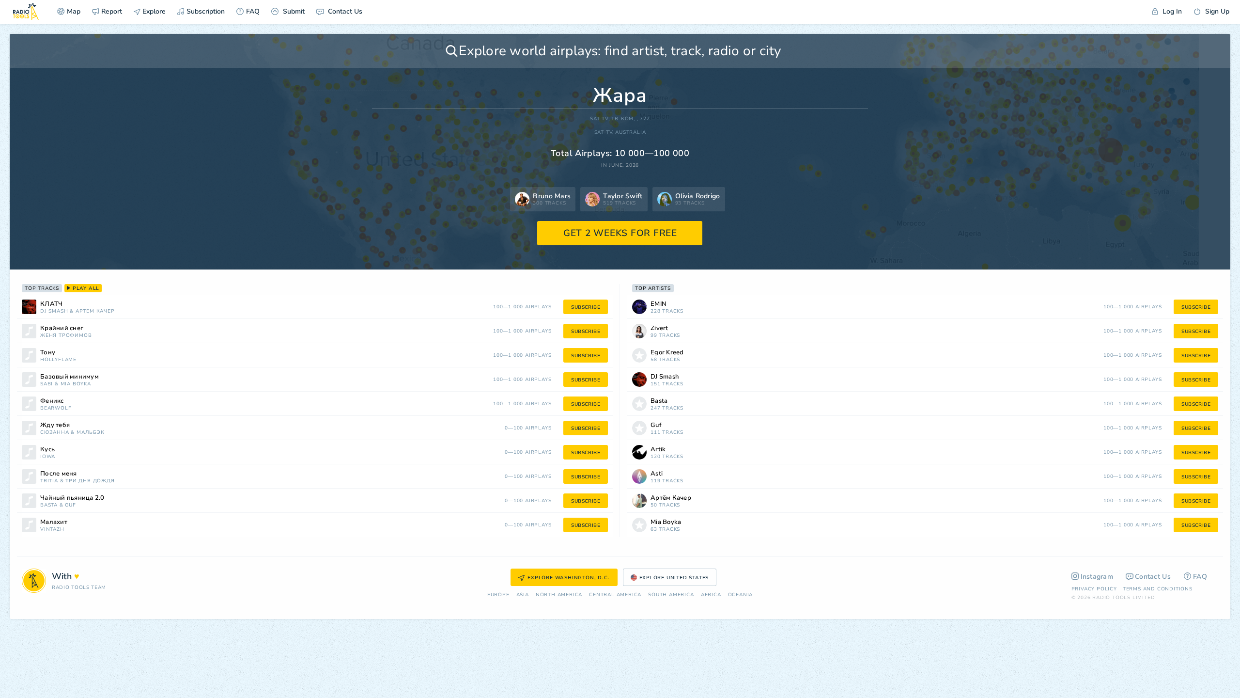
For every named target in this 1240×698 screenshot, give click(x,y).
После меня (58, 473)
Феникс (52, 401)
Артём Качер (95, 311)
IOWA (47, 457)
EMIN (658, 304)
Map (73, 11)
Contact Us (344, 11)
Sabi (46, 384)
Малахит (53, 522)
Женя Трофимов (66, 335)
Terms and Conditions (1158, 589)
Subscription (205, 11)
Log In (1171, 11)
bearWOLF (55, 408)
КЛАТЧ (51, 304)
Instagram (1097, 576)
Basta (49, 505)
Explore (153, 11)
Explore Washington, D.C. (568, 577)
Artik (658, 449)
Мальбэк (91, 432)
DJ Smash (54, 311)
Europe (498, 595)
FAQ (253, 11)
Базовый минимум (69, 377)
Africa (711, 595)
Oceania (740, 595)
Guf (70, 505)
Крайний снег (61, 328)
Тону (47, 352)
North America (559, 595)
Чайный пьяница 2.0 (72, 498)
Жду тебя (55, 425)
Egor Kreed (667, 352)
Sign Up (1216, 11)
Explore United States (674, 577)
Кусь (47, 449)
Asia (522, 595)
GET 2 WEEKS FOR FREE (620, 233)
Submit (293, 11)
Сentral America (615, 595)
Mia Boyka (76, 384)
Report (111, 11)
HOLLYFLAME (58, 360)
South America (671, 595)
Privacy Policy (1094, 589)
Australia (630, 132)
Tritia (49, 481)
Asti (657, 473)
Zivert (659, 328)
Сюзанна (54, 432)
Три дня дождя (89, 481)
